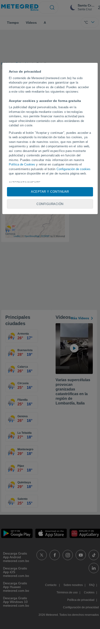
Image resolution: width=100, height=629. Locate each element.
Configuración (50, 204)
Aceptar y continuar (50, 191)
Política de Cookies (22, 164)
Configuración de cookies (73, 169)
